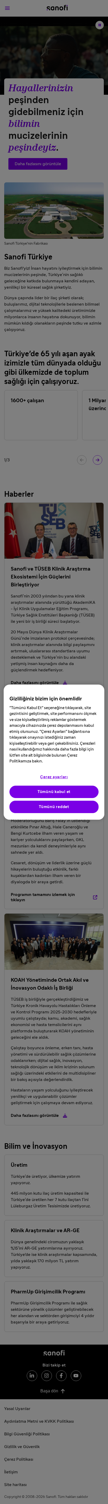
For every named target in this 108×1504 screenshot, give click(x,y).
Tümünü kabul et (54, 792)
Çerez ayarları (54, 777)
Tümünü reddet (54, 807)
